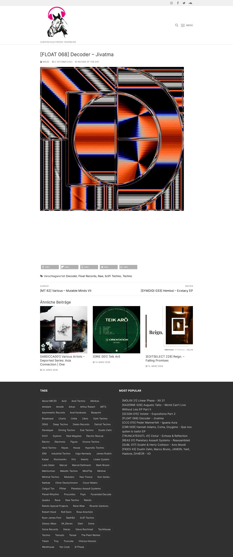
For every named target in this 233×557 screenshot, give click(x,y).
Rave (57, 500)
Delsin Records (81, 424)
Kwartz (85, 459)
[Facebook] (177, 3)
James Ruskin (104, 453)
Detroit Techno (102, 424)
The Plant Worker (90, 535)
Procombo (69, 494)
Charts (62, 418)
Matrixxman (48, 470)
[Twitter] (184, 3)
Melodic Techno (69, 470)
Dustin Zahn (105, 430)
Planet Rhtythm (50, 494)
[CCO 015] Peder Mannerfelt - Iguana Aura (149, 422)
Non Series (103, 476)
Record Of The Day (88, 62)
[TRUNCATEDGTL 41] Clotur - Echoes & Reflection (154, 436)
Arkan (72, 406)
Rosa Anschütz (84, 511)
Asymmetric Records (53, 412)
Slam (80, 523)
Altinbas (94, 400)
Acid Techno (78, 400)
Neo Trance (85, 476)
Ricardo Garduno (99, 505)
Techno (127, 276)
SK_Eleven (67, 523)
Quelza (46, 500)
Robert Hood (49, 511)
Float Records (87, 276)
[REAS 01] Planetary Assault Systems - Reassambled (156, 440)
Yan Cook (64, 546)
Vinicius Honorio (87, 541)
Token (45, 541)
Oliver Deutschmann (66, 482)
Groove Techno (90, 441)
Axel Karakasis (78, 412)
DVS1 (45, 435)
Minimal (101, 470)
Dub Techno (86, 430)
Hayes (64, 447)
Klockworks (60, 459)
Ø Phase (79, 546)
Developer (47, 430)
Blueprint (96, 412)
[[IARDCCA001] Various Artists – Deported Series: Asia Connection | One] (63, 329)
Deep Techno (60, 424)
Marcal (63, 465)
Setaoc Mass (49, 523)
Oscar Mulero (90, 482)
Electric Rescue (94, 435)
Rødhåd (70, 517)
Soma (91, 523)
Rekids (87, 500)
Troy (56, 541)
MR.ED (45, 62)
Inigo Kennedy (83, 453)
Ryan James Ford (51, 517)
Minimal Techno (50, 476)
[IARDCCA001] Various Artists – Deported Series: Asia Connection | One (62, 360)
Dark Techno (100, 418)
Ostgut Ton (48, 488)
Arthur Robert (87, 406)
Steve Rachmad (84, 529)
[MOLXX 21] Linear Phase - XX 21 (143, 400)
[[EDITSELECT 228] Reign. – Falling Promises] (169, 329)
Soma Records (50, 529)
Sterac (66, 529)
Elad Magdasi (73, 435)
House (76, 447)
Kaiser (45, 459)
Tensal (72, 535)
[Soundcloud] (190, 3)
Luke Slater (48, 465)
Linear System (101, 459)
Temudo (59, 535)
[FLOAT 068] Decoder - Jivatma (143, 418)
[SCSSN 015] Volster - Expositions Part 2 (149, 413)
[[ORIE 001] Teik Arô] (116, 329)
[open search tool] (176, 25)
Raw (100, 276)
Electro (46, 441)
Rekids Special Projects (55, 505)
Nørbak (46, 482)
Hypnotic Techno (94, 447)
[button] (50, 267)
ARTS (103, 406)
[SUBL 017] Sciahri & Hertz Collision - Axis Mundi (154, 444)
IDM (44, 453)
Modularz (69, 476)
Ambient (46, 406)
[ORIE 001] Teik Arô (106, 356)
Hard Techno (49, 447)
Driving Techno (66, 430)
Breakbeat (48, 418)
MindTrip (87, 470)
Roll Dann (66, 511)
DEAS (45, 424)
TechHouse (104, 529)
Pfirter (62, 488)
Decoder (71, 276)
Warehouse (48, 546)
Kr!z (73, 459)
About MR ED (49, 400)
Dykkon (57, 435)
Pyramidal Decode (101, 494)
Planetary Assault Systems (86, 488)
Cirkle (74, 418)
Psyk (83, 494)
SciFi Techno (113, 276)
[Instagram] (171, 3)
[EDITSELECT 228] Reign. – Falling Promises (165, 358)
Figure (73, 441)
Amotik (60, 406)
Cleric (85, 418)
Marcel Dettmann (81, 465)
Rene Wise (79, 505)
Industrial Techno (60, 453)
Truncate (69, 541)
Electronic (60, 441)
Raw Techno (72, 500)
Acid (64, 400)
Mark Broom (103, 465)
